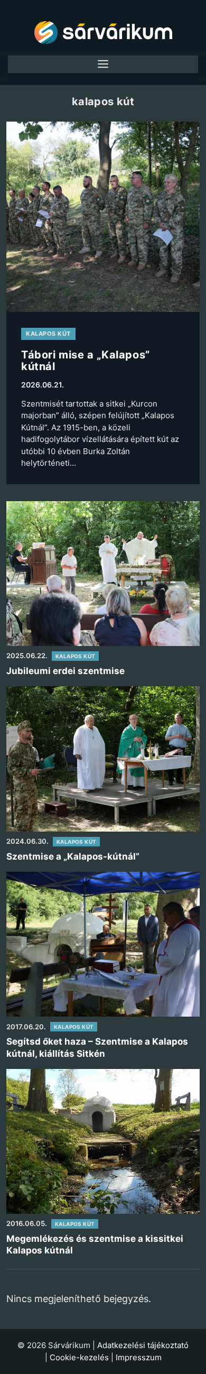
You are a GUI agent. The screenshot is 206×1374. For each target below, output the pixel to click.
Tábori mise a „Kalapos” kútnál (85, 360)
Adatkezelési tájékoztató (143, 1345)
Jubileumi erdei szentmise (65, 671)
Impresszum (139, 1357)
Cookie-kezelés (79, 1357)
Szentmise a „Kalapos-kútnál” (72, 856)
